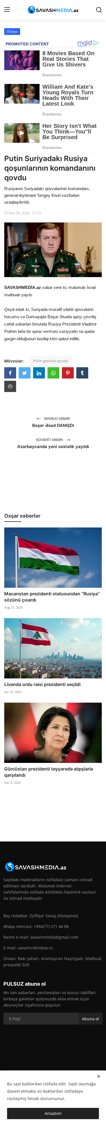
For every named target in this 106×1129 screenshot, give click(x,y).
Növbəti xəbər (50, 439)
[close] (98, 1076)
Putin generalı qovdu (50, 360)
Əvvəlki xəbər (56, 418)
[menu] (7, 10)
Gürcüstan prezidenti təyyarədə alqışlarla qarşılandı (48, 772)
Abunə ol (90, 1018)
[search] (99, 10)
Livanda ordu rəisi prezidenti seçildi (42, 684)
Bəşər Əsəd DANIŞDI (53, 425)
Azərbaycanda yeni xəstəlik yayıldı (53, 446)
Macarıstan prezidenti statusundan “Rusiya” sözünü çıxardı (52, 597)
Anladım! (53, 1113)
